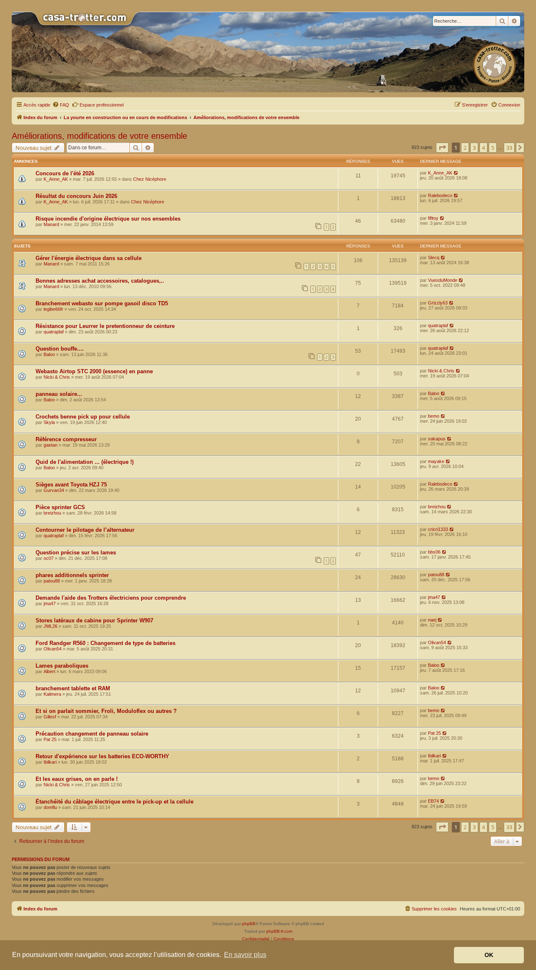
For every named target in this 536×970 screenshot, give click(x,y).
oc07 (49, 558)
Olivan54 (53, 648)
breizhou (52, 512)
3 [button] (474, 147)
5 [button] (492, 147)
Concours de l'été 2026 (65, 173)
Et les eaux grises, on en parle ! (77, 779)
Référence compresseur (66, 439)
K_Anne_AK (56, 179)
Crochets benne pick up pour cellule (83, 416)
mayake (436, 461)
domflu (50, 807)
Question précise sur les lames (76, 552)
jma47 (50, 603)
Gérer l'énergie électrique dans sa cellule (89, 258)
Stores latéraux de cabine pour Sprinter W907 (94, 620)
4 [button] (483, 147)
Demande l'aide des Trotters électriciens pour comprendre (111, 598)
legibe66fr (53, 309)
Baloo (49, 354)
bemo (433, 416)
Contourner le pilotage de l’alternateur (85, 530)
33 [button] (509, 147)
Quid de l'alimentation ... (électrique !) (85, 462)
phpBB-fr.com (279, 931)
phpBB (248, 923)
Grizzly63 (438, 302)
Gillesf (50, 716)
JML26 (50, 626)
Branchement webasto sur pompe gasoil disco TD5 (102, 303)
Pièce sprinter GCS (60, 507)
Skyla (49, 422)
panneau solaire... (59, 394)
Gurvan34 (54, 490)
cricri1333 (438, 529)
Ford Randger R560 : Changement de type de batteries (105, 643)
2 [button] (465, 147)
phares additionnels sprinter (72, 575)
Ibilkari (50, 762)
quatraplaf (54, 331)
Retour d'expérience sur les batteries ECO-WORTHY (102, 756)
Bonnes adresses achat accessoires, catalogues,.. (100, 281)
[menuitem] (60, 105)
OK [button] (488, 955)
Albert (49, 671)
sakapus (437, 438)
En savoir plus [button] (245, 954)
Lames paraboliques (62, 666)
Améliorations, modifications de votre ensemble (99, 135)
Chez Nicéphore (149, 179)
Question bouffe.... (60, 349)
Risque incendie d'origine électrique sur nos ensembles (108, 219)
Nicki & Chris (57, 377)
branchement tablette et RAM (73, 688)
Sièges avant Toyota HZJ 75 (71, 484)
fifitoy (433, 218)
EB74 (433, 801)
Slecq (433, 257)
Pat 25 (50, 739)
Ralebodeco (440, 195)
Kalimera (52, 694)
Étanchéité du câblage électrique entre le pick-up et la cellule (114, 801)
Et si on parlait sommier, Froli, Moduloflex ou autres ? (106, 711)
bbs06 (434, 551)
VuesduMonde (442, 280)
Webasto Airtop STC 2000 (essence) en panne (94, 371)
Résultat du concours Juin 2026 (76, 196)
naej (432, 619)
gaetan (50, 444)
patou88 (52, 580)
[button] (442, 148)
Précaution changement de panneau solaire (92, 734)
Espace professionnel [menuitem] (102, 104)
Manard (51, 224)
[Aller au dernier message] (456, 172)
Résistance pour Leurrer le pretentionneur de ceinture (105, 326)
